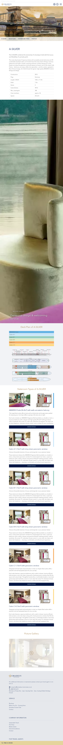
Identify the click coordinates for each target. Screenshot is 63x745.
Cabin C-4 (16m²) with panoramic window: (24, 606)
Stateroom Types (23, 39)
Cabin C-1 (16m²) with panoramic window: (24, 566)
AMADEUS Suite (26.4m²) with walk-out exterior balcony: (29, 410)
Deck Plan (12, 39)
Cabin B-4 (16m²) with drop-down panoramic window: (28, 527)
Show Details (31, 427)
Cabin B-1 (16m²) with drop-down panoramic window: (28, 488)
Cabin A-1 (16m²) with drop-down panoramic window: (28, 449)
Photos (34, 39)
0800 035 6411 (15, 689)
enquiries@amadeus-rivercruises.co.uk (21, 687)
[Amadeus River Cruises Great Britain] (31, 676)
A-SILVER (3, 39)
